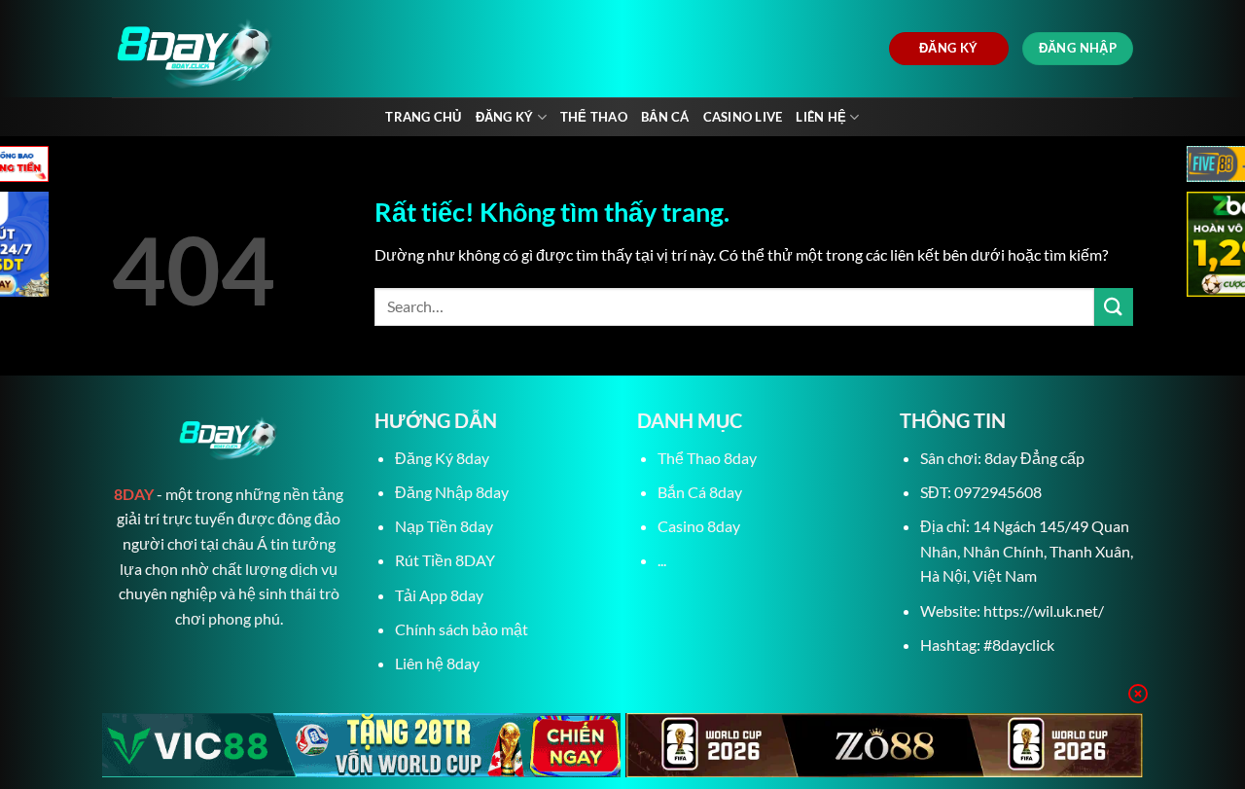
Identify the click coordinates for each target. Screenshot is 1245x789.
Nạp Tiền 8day (444, 526)
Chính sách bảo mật (461, 629)
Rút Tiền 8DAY (445, 560)
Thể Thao (593, 117)
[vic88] (361, 745)
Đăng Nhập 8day (452, 492)
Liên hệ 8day (437, 663)
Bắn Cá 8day (700, 492)
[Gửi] (1113, 307)
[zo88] (884, 745)
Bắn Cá (665, 117)
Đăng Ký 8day (442, 457)
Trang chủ (423, 117)
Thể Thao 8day (707, 457)
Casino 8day (699, 526)
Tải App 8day (439, 595)
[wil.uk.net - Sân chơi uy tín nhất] (289, 48)
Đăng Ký (505, 117)
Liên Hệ (821, 117)
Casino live (743, 117)
